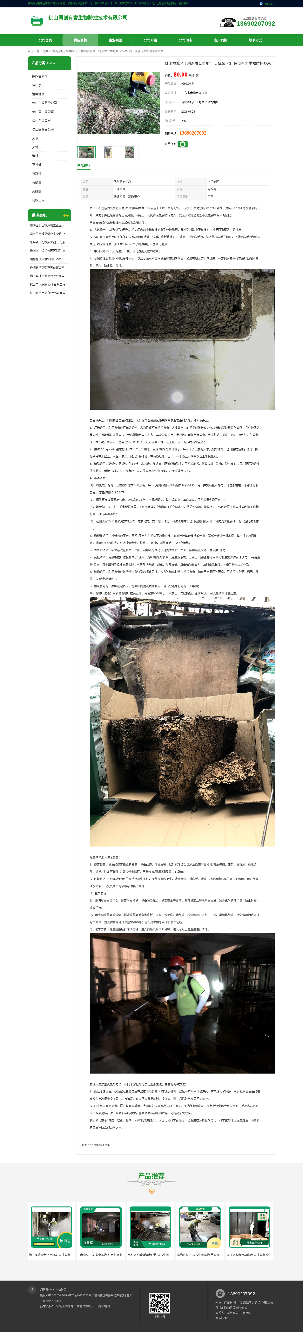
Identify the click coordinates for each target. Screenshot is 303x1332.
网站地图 (104, 1306)
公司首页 (45, 40)
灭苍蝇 (36, 164)
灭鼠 (35, 138)
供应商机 (80, 40)
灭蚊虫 (36, 182)
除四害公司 (40, 76)
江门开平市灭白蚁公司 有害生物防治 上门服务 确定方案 (49, 292)
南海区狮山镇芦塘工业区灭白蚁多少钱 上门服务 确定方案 (49, 225)
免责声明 (76, 1306)
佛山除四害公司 (43, 129)
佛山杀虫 (72, 51)
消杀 (35, 156)
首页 (45, 51)
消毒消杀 (38, 94)
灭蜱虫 (36, 147)
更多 (66, 215)
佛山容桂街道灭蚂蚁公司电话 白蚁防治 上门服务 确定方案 (49, 276)
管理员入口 (90, 1306)
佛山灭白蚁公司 (43, 111)
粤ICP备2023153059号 (80, 1295)
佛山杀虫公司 (41, 120)
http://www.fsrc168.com (95, 1144)
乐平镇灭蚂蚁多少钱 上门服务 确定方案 (49, 242)
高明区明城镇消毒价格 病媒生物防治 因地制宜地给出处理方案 (118, 1254)
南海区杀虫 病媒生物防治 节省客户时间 (153, 1254)
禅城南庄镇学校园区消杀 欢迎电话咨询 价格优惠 (49, 250)
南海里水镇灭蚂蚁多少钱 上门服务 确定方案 (49, 233)
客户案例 (220, 40)
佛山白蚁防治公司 (44, 103)
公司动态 (185, 40)
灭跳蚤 (36, 173)
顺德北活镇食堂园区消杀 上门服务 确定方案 (49, 259)
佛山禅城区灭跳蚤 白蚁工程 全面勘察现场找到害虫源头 (262, 1254)
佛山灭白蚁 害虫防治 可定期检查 (52, 1254)
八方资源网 (62, 1306)
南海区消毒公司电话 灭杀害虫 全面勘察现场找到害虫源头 (214, 1254)
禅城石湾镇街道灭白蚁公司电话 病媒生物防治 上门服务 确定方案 (49, 267)
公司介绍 (150, 40)
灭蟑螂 (36, 191)
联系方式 (255, 40)
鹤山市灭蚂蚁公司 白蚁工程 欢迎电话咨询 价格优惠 (49, 284)
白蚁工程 (38, 200)
